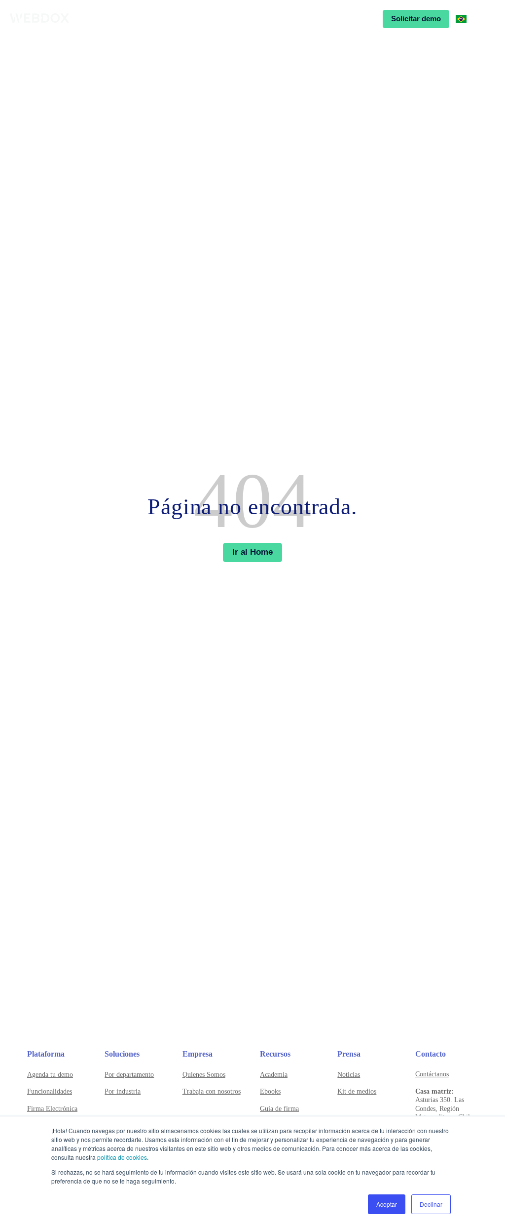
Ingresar (355, 18)
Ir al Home (252, 552)
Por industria (123, 1091)
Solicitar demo (416, 18)
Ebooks (270, 1091)
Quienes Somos (203, 1074)
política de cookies (122, 1157)
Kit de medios (356, 1091)
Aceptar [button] (386, 1204)
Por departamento (129, 1074)
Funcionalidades (49, 1091)
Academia (274, 1074)
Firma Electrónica (52, 1108)
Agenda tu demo (50, 1074)
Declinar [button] (431, 1204)
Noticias (348, 1074)
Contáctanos (432, 1074)
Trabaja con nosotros (211, 1091)
